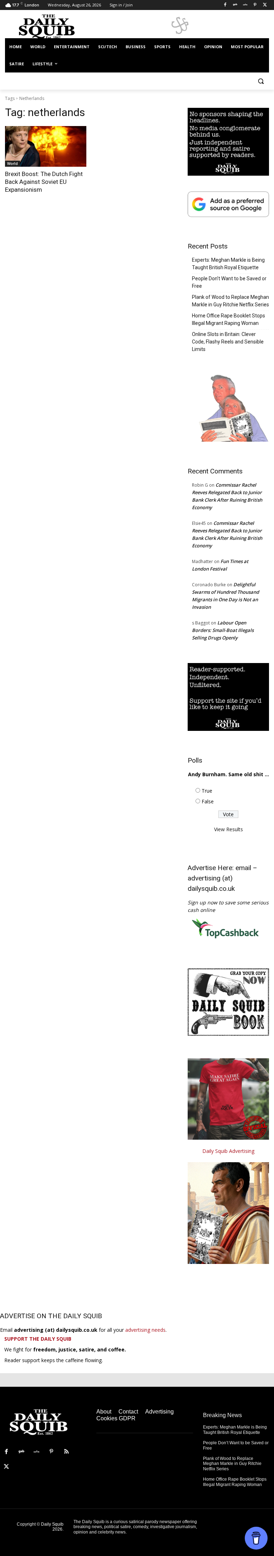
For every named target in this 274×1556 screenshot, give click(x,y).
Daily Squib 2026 (52, 1527)
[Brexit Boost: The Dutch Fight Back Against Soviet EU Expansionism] (45, 146)
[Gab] (235, 5)
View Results (228, 829)
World (12, 163)
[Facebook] (225, 5)
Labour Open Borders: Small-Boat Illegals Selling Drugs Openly (223, 630)
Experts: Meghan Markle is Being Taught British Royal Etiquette (228, 263)
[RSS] (66, 1451)
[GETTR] (245, 5)
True (207, 790)
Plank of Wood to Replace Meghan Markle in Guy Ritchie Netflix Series (230, 300)
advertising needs (145, 1329)
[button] (260, 81)
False (208, 801)
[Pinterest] (255, 5)
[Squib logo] (53, 26)
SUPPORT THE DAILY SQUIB (37, 1338)
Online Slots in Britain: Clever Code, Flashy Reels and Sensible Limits (228, 341)
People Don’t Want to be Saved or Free (229, 282)
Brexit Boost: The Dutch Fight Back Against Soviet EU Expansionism (44, 181)
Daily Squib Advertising (228, 1151)
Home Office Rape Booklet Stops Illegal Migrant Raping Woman (228, 319)
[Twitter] (265, 5)
